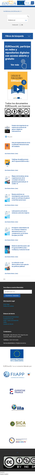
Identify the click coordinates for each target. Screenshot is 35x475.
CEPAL (5, 322)
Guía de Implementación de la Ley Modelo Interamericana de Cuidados (21, 144)
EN (26, 3)
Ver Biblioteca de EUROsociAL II (12, 11)
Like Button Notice (10, 153)
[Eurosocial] (17, 2)
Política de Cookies (8, 306)
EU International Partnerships (11, 317)
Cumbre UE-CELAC (8, 324)
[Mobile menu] (32, 2)
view (16, 153)
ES (28, 3)
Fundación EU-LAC (8, 318)
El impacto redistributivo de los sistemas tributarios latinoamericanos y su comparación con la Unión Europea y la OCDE (20, 231)
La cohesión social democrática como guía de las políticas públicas (20, 264)
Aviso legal (6, 304)
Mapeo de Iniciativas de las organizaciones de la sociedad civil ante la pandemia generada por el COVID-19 (20, 179)
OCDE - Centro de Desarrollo (10, 320)
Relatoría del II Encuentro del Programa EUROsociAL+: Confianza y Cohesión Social (21, 247)
